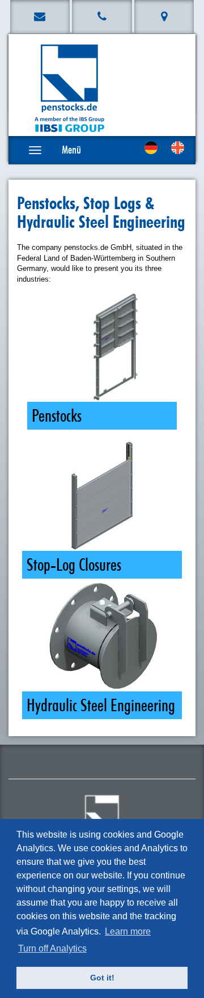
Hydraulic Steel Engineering (101, 705)
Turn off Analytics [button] (52, 948)
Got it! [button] (102, 977)
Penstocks (57, 415)
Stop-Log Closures (74, 564)
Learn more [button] (128, 931)
